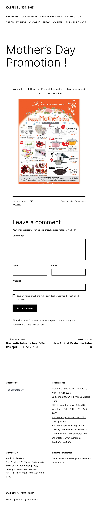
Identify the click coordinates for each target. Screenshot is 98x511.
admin (18, 204)
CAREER (58, 22)
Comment (18, 235)
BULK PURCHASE (76, 22)
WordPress (32, 499)
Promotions (80, 201)
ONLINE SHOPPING (51, 16)
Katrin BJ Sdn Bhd (20, 7)
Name (16, 265)
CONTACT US (73, 16)
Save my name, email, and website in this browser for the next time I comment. (48, 297)
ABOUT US (12, 16)
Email (54, 265)
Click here (71, 89)
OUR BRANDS (29, 16)
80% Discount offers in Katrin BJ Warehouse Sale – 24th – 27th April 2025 (69, 409)
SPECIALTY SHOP (16, 22)
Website (17, 281)
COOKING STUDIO (39, 22)
